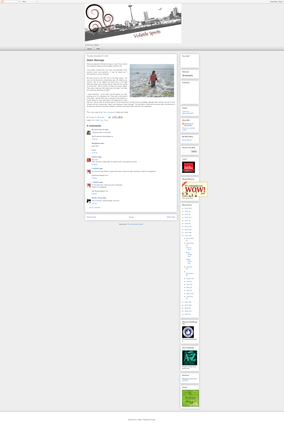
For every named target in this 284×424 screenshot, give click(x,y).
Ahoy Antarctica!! (189, 254)
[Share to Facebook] (119, 117)
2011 (186, 302)
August (189, 278)
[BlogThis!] (115, 117)
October (189, 267)
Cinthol (97, 120)
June (188, 284)
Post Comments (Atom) (135, 224)
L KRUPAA (95, 168)
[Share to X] (117, 117)
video (107, 70)
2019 (187, 214)
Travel (106, 120)
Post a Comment (95, 207)
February (189, 296)
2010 (187, 305)
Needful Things (97, 198)
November (190, 243)
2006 (187, 314)
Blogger (153, 419)
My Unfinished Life (98, 129)
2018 (187, 217)
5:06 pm (94, 194)
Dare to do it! (188, 248)
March (188, 293)
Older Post (171, 217)
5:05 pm (94, 178)
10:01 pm (95, 139)
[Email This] (113, 117)
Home (89, 49)
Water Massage (188, 261)
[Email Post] (109, 117)
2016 (187, 223)
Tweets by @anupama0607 (188, 112)
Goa (101, 120)
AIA (93, 120)
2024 (187, 208)
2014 (187, 229)
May (188, 287)
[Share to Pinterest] (122, 117)
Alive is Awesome (109, 112)
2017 (187, 220)
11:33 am (95, 153)
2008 (187, 311)
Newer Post (91, 217)
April (188, 290)
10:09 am (95, 164)
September (189, 273)
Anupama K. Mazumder (189, 124)
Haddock (95, 157)
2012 (187, 235)
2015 (187, 226)
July (188, 281)
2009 (187, 308)
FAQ (98, 49)
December (190, 238)
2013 (187, 232)
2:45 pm (94, 203)
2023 (187, 211)
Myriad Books (187, 140)
